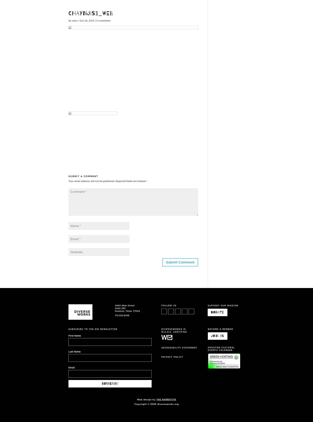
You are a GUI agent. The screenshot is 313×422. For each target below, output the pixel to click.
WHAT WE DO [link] (190, 6)
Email (72, 233)
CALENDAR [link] (232, 6)
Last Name (74, 351)
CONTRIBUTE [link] (267, 6)
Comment (74, 186)
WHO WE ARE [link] (212, 6)
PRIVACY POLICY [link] (172, 357)
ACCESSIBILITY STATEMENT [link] (179, 347)
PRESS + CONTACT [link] (291, 6)
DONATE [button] (217, 312)
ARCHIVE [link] (249, 6)
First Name (74, 335)
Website (73, 246)
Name (72, 220)
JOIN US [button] (217, 336)
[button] (180, 262)
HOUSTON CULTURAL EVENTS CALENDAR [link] (221, 349)
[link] (15, 15)
